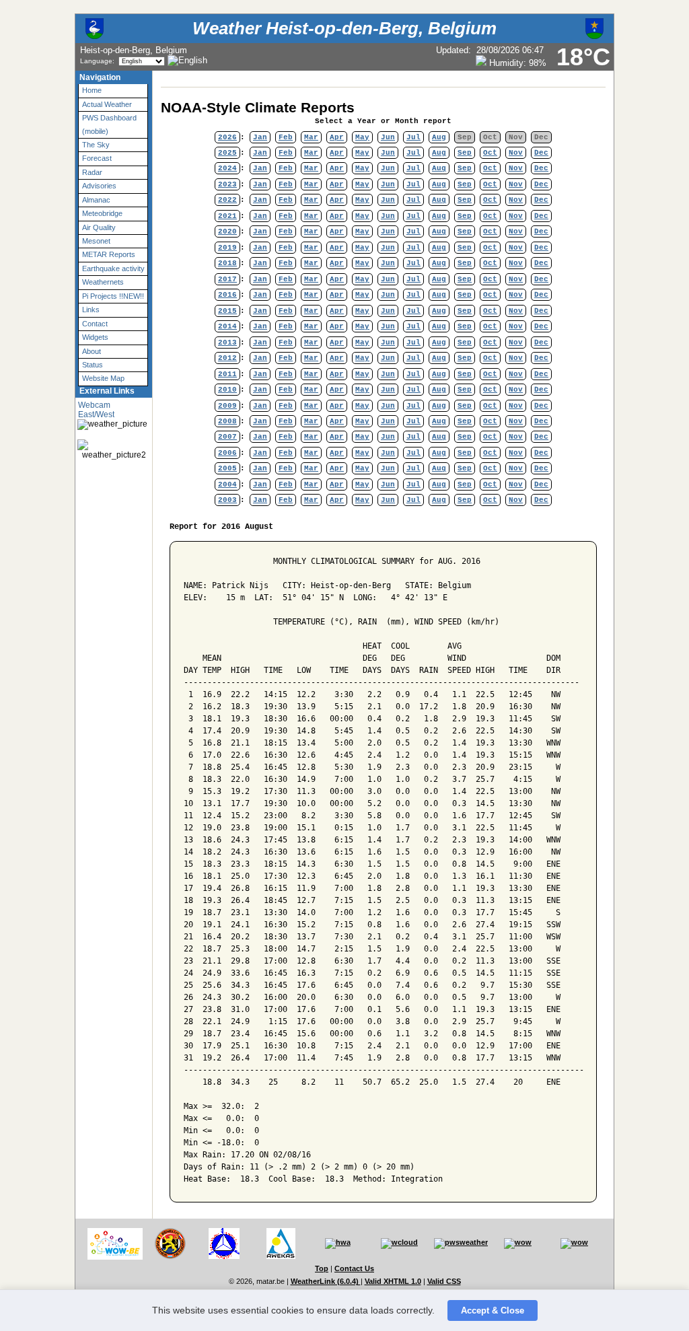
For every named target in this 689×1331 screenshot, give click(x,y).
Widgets (95, 337)
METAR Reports (108, 254)
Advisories (99, 186)
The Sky (96, 145)
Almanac (96, 200)
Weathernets (103, 282)
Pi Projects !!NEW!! (113, 296)
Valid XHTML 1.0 (393, 1281)
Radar (92, 172)
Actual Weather (107, 104)
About (91, 351)
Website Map (103, 378)
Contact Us (354, 1268)
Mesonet (96, 241)
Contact (95, 324)
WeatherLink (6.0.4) (326, 1281)
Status (92, 365)
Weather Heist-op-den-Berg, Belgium (344, 28)
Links (91, 309)
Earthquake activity (113, 268)
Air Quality (99, 227)
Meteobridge (102, 213)
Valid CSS (444, 1281)
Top (321, 1268)
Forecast (97, 158)
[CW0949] (224, 1256)
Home (92, 90)
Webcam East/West (96, 409)
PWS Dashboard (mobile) (109, 124)
